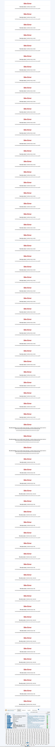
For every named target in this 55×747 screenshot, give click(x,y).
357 (44, 742)
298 (39, 740)
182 (34, 735)
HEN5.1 (8, 720)
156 (18, 734)
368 (25, 743)
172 (11, 735)
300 (44, 740)
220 (34, 737)
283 (48, 739)
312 (27, 741)
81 (27, 731)
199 (30, 736)
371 (32, 743)
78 (21, 731)
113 (6, 733)
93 (6, 732)
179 (27, 735)
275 (30, 739)
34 (25, 729)
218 (29, 737)
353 (34, 742)
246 (6, 738)
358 (46, 742)
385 (21, 744)
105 (32, 732)
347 (20, 742)
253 (22, 738)
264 (48, 738)
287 (13, 740)
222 (39, 737)
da (47, 717)
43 (42, 729)
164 (36, 734)
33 (23, 729)
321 (48, 741)
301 (46, 740)
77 (19, 731)
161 (30, 734)
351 (30, 742)
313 (29, 741)
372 (34, 743)
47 (6, 730)
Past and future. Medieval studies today (34, 726)
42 (40, 729)
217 (27, 737)
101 (22, 732)
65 (40, 730)
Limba (31, 712)
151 (6, 734)
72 (10, 731)
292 (25, 740)
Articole (23, 710)
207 (48, 736)
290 (20, 740)
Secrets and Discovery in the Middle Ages (34, 725)
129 (43, 733)
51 (14, 730)
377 (46, 743)
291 (22, 740)
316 (36, 741)
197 (25, 736)
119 (20, 733)
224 (44, 737)
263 (46, 738)
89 (42, 731)
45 (46, 729)
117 (15, 733)
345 (15, 742)
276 (32, 739)
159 (25, 734)
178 (25, 735)
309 (20, 741)
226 (48, 737)
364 (15, 743)
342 (8, 742)
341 (6, 742)
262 (44, 738)
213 (18, 737)
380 (10, 744)
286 (11, 740)
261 (41, 738)
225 (46, 737)
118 (18, 733)
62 (35, 730)
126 (36, 733)
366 (20, 743)
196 (22, 736)
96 (12, 732)
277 (34, 739)
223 (41, 737)
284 (6, 740)
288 (15, 740)
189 (6, 736)
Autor (14, 714)
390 (33, 744)
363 (13, 743)
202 (36, 736)
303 (6, 741)
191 (11, 736)
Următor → (48, 713)
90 (44, 731)
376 (44, 743)
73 (12, 731)
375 (41, 743)
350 (27, 742)
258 (34, 738)
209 (8, 737)
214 (20, 737)
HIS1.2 (8, 721)
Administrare (34, 710)
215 (22, 737)
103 (27, 732)
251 (18, 738)
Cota (8, 714)
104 (29, 732)
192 (13, 736)
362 (11, 743)
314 (32, 741)
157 (20, 734)
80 (25, 731)
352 (32, 742)
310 (22, 741)
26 (10, 729)
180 (30, 735)
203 (39, 736)
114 (9, 733)
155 (15, 734)
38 (33, 729)
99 (18, 732)
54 (19, 730)
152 (8, 734)
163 (34, 734)
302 (48, 740)
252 (20, 738)
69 (48, 730)
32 (21, 729)
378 (48, 743)
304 (8, 741)
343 (11, 742)
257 (32, 738)
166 (41, 734)
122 (27, 733)
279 (39, 739)
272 (22, 739)
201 (34, 736)
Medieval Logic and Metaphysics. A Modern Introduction (36, 720)
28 (14, 729)
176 (20, 735)
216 (25, 737)
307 (15, 741)
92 (48, 731)
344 (13, 742)
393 (40, 744)
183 (36, 735)
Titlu (28, 714)
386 (24, 744)
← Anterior (7, 713)
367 (22, 743)
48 (8, 730)
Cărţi (19, 710)
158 (22, 734)
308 (18, 741)
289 (18, 740)
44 (44, 729)
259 (36, 738)
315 (34, 741)
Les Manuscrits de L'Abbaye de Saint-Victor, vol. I (35, 727)
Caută (29, 710)
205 (44, 736)
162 (32, 734)
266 (8, 739)
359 (48, 742)
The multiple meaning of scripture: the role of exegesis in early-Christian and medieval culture (36, 719)
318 (41, 741)
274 (27, 739)
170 (6, 735)
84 (33, 731)
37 (31, 729)
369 (27, 743)
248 (11, 738)
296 (34, 740)
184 (39, 735)
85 (35, 731)
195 (20, 736)
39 (35, 729)
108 (39, 732)
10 (27, 745)
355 (39, 742)
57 (25, 730)
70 (6, 731)
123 (29, 733)
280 (41, 739)
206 (46, 736)
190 (8, 736)
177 (22, 735)
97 (14, 732)
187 (46, 735)
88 (40, 731)
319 (44, 741)
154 (13, 734)
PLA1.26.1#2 (9, 722)
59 (29, 730)
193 (15, 736)
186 (44, 735)
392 (38, 744)
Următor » (46, 744)
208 (6, 737)
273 (25, 739)
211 (13, 737)
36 (29, 729)
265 (6, 739)
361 (8, 743)
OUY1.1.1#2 (9, 727)
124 (32, 733)
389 (31, 744)
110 (43, 732)
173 (13, 735)
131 (48, 733)
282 (46, 739)
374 (39, 743)
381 (12, 744)
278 (36, 739)
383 (17, 744)
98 (16, 732)
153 (11, 734)
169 (48, 734)
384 (19, 744)
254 (25, 738)
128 (41, 733)
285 (8, 740)
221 (36, 737)
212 (15, 737)
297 (36, 740)
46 (48, 729)
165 (39, 734)
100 (20, 732)
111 (46, 732)
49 (10, 730)
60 (31, 730)
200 (32, 736)
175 (18, 735)
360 (6, 743)
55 (21, 730)
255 (27, 738)
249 (13, 738)
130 (46, 733)
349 (25, 742)
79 (23, 731)
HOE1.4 (8, 726)
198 (27, 736)
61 (33, 730)
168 (46, 734)
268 (13, 739)
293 (27, 740)
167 (44, 734)
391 (35, 744)
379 (7, 744)
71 (8, 731)
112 (48, 732)
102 (25, 732)
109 (41, 732)
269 (15, 739)
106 (34, 732)
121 (25, 733)
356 (41, 742)
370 (30, 743)
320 (46, 741)
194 (18, 736)
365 (18, 743)
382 (14, 744)
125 (34, 733)
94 (8, 732)
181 (32, 735)
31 (19, 729)
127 (39, 733)
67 (44, 730)
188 (48, 735)
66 (42, 730)
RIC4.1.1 (9, 717)
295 (32, 740)
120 (22, 733)
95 (10, 732)
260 (39, 738)
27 (12, 729)
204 (41, 736)
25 (8, 729)
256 (30, 738)
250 (15, 738)
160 (27, 734)
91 (46, 731)
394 (42, 744)
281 (44, 739)
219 (32, 737)
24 (6, 729)
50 (12, 730)
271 (20, 739)
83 (31, 731)
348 (22, 742)
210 (11, 737)
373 (36, 743)
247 (8, 738)
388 (28, 744)
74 (14, 731)
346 (18, 742)
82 (29, 731)
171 (8, 735)
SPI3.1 (8, 718)
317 (39, 741)
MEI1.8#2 (9, 725)
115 (11, 733)
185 (41, 735)
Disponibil (48, 714)
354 (36, 742)
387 (26, 744)
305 (11, 741)
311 (25, 741)
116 (13, 733)
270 (18, 739)
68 (46, 730)
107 (36, 732)
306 (13, 741)
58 (27, 730)
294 (30, 740)
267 (11, 739)
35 (27, 729)
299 (41, 740)
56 (23, 730)
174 (15, 735)
